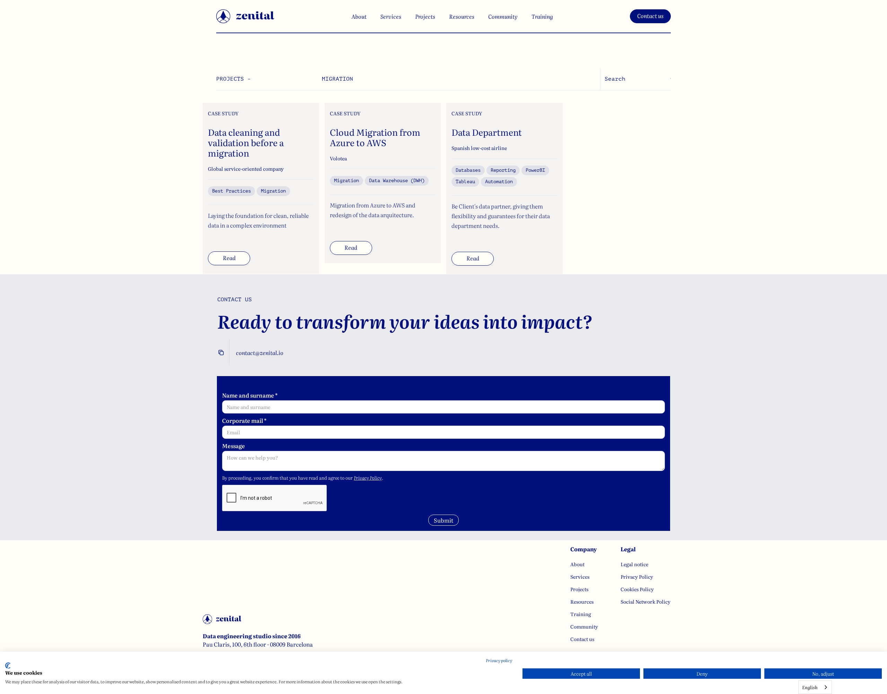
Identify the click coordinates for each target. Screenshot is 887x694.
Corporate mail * (244, 420)
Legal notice (634, 564)
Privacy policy (499, 660)
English (810, 687)
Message (233, 445)
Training (542, 16)
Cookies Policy (637, 589)
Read (229, 257)
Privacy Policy (368, 477)
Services (390, 16)
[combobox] (815, 687)
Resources (461, 16)
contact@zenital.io (259, 352)
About (359, 16)
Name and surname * (250, 395)
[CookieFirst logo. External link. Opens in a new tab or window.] (7, 665)
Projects (425, 16)
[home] (245, 16)
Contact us (650, 15)
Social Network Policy (645, 601)
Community (503, 16)
